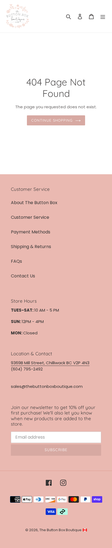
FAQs (16, 261)
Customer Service (30, 217)
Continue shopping (52, 120)
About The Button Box (34, 202)
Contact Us (23, 276)
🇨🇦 (85, 530)
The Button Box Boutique (60, 530)
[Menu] (102, 16)
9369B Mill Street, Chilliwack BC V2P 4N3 (50, 363)
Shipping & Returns (31, 246)
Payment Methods (30, 232)
